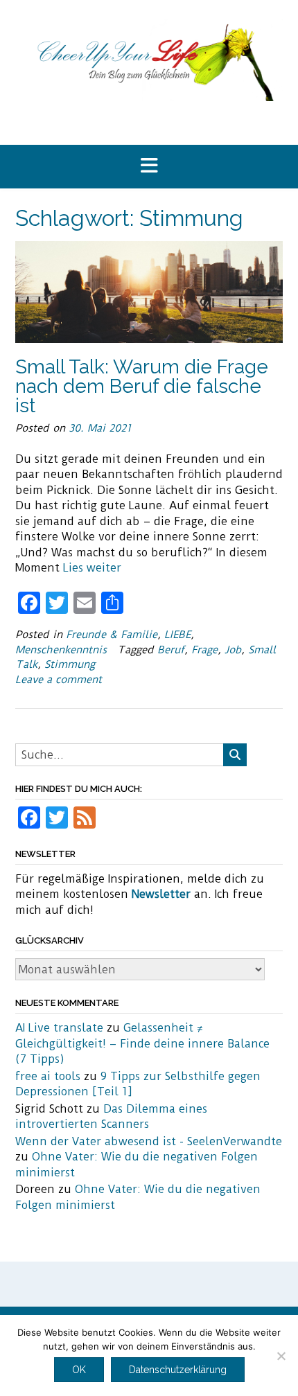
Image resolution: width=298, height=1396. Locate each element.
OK (79, 1369)
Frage (204, 650)
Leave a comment (58, 679)
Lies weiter (92, 567)
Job (233, 650)
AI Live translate (59, 1027)
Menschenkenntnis (61, 650)
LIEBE (177, 634)
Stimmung (69, 664)
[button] (149, 166)
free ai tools (47, 1076)
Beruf (170, 650)
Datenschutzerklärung (178, 1369)
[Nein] (281, 1356)
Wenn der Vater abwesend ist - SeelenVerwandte (148, 1141)
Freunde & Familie (111, 634)
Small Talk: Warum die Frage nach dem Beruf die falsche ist (141, 386)
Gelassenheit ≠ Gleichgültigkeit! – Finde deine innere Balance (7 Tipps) (142, 1043)
